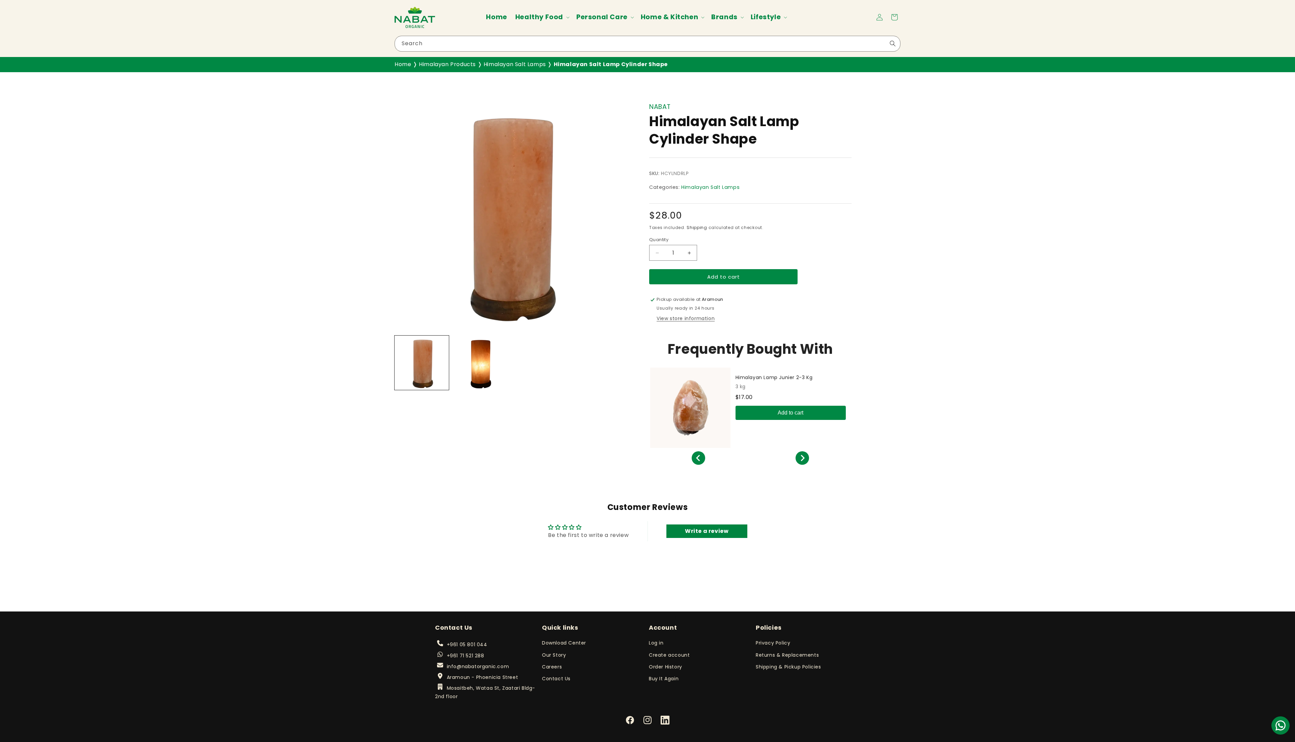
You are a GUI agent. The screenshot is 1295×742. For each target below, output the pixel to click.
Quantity (658, 239)
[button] (541, 17)
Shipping (697, 228)
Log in (656, 642)
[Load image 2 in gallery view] (479, 363)
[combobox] (647, 43)
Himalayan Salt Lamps (515, 64)
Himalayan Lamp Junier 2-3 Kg (774, 377)
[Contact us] (1280, 725)
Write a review (706, 531)
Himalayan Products (447, 64)
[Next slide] (802, 458)
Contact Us (556, 678)
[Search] (892, 43)
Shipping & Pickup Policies (788, 666)
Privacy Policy (773, 642)
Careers (552, 666)
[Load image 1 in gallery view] (422, 363)
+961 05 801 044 (467, 644)
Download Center (564, 642)
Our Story (554, 655)
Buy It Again (664, 678)
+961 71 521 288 (465, 655)
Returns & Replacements (787, 655)
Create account (669, 655)
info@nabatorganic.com (478, 666)
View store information (686, 318)
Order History (665, 666)
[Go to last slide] (698, 458)
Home (403, 64)
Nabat (660, 106)
